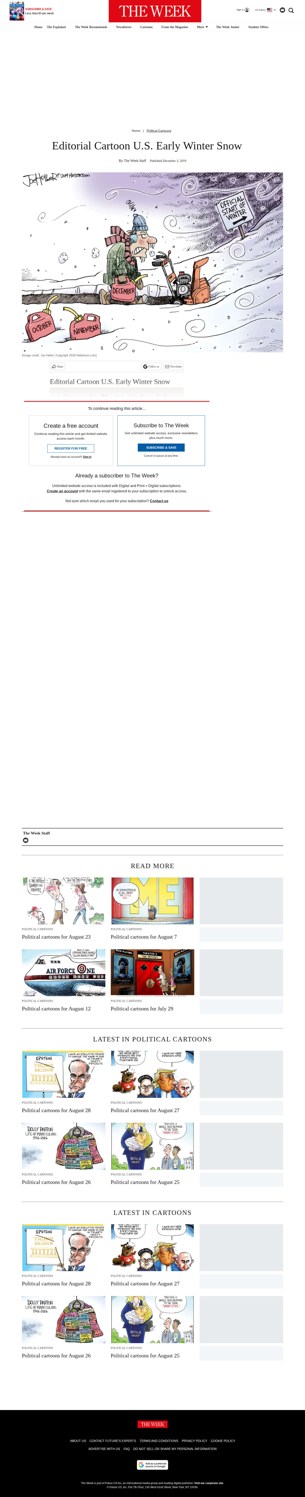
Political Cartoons (159, 130)
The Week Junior (227, 27)
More (201, 27)
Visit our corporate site (208, 1483)
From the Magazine (174, 27)
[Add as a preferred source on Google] (152, 1465)
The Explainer (56, 27)
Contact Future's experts (113, 1441)
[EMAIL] (27, 840)
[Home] (37, 27)
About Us (78, 1441)
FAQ (126, 1449)
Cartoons (146, 27)
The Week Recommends (91, 27)
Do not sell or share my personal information (175, 1449)
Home (136, 130)
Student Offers (258, 27)
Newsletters (123, 27)
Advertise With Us (104, 1449)
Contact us (159, 501)
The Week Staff (135, 161)
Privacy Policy (194, 1441)
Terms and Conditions (159, 1441)
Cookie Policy (223, 1441)
